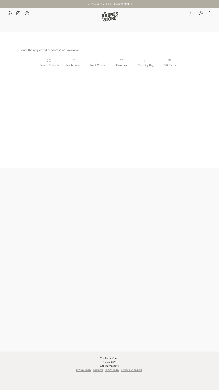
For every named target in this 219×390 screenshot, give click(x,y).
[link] (123, 4)
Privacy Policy (83, 369)
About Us (98, 369)
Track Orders (97, 65)
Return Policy (112, 369)
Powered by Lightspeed (109, 381)
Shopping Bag (146, 65)
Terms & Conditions (131, 369)
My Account (73, 65)
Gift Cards (170, 65)
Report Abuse (143, 375)
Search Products (49, 65)
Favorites (121, 65)
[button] (109, 16)
